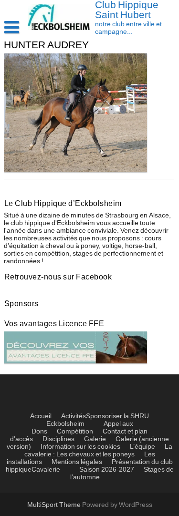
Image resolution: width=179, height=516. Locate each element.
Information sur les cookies (80, 447)
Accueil (41, 416)
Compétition (75, 431)
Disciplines (58, 439)
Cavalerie (46, 469)
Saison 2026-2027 (106, 469)
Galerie (95, 439)
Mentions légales (77, 462)
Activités (73, 416)
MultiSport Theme (54, 505)
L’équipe (142, 447)
